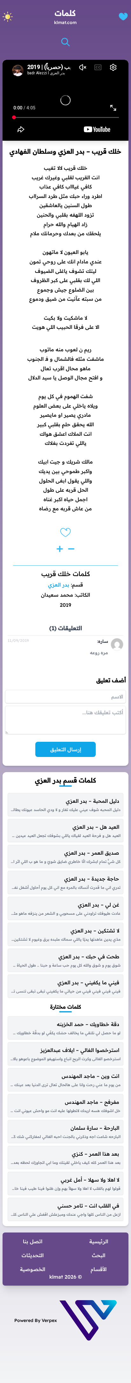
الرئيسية (98, 1241)
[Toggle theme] (8, 17)
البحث (98, 1255)
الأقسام (99, 1269)
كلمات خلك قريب (65, 574)
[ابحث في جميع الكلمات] (65, 42)
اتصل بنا (32, 1241)
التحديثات (33, 1255)
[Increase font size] (60, 549)
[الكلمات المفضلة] (123, 17)
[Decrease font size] (71, 549)
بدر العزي (58, 584)
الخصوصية (32, 1269)
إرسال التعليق (65, 749)
